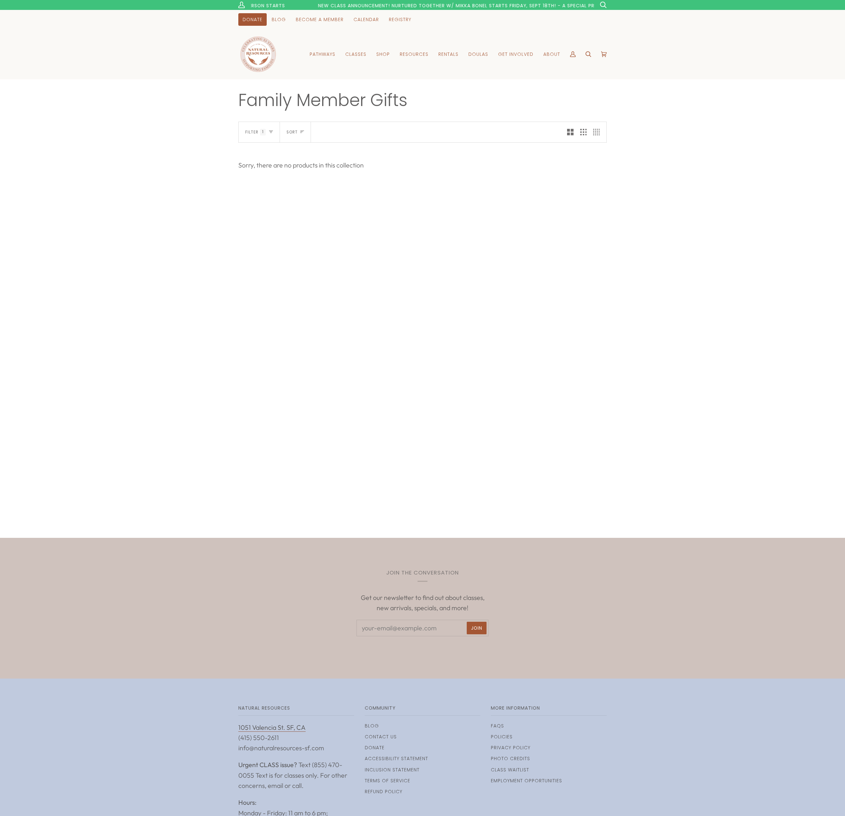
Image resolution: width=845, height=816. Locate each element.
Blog (372, 726)
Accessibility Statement (396, 758)
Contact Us (381, 736)
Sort (292, 132)
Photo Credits (510, 758)
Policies (502, 736)
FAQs (497, 726)
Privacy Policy (510, 747)
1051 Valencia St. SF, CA (272, 727)
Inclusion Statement (392, 769)
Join (476, 628)
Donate (375, 747)
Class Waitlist (510, 769)
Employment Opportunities (526, 780)
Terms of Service (387, 780)
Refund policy (383, 791)
